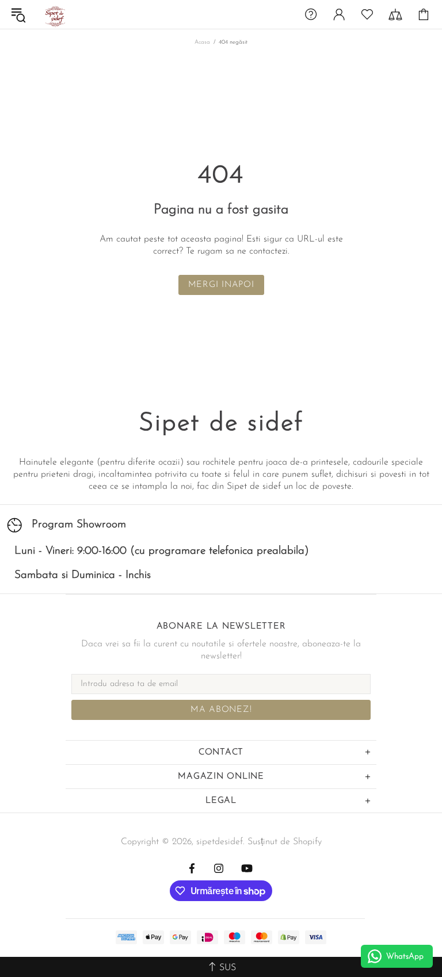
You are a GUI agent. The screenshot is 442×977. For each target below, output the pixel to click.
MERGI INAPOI (221, 285)
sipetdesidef (54, 14)
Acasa (202, 42)
